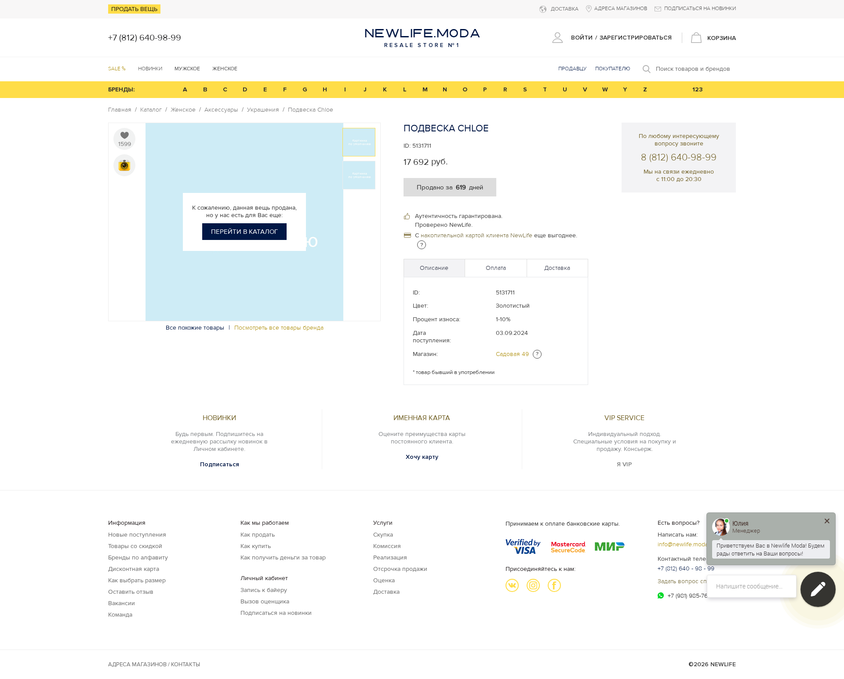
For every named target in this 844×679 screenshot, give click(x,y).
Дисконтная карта (133, 569)
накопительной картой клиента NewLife (476, 235)
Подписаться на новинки (276, 613)
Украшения (263, 109)
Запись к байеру (263, 590)
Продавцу (572, 68)
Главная (119, 109)
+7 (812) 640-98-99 (144, 37)
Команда (120, 614)
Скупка (383, 534)
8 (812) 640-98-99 (679, 157)
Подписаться (219, 464)
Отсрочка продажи (400, 569)
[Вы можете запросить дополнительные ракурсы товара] (124, 165)
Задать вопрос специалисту (697, 581)
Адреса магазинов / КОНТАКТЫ (154, 664)
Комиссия (387, 546)
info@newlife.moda (683, 544)
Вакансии (121, 603)
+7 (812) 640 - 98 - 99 (686, 568)
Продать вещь (134, 9)
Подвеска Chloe (310, 109)
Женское (183, 109)
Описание (434, 268)
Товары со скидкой (135, 546)
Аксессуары (221, 109)
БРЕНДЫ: (121, 89)
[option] (358, 142)
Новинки (150, 68)
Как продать (257, 534)
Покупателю (612, 68)
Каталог (151, 109)
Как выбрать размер (137, 580)
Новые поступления (137, 534)
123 (697, 89)
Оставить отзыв (130, 591)
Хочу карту (422, 457)
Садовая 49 (512, 354)
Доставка (557, 268)
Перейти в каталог (244, 232)
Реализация (390, 557)
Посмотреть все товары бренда (279, 327)
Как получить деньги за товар (283, 557)
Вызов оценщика (264, 601)
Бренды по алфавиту (138, 557)
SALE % (117, 68)
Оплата (496, 268)
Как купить (255, 546)
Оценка (384, 580)
